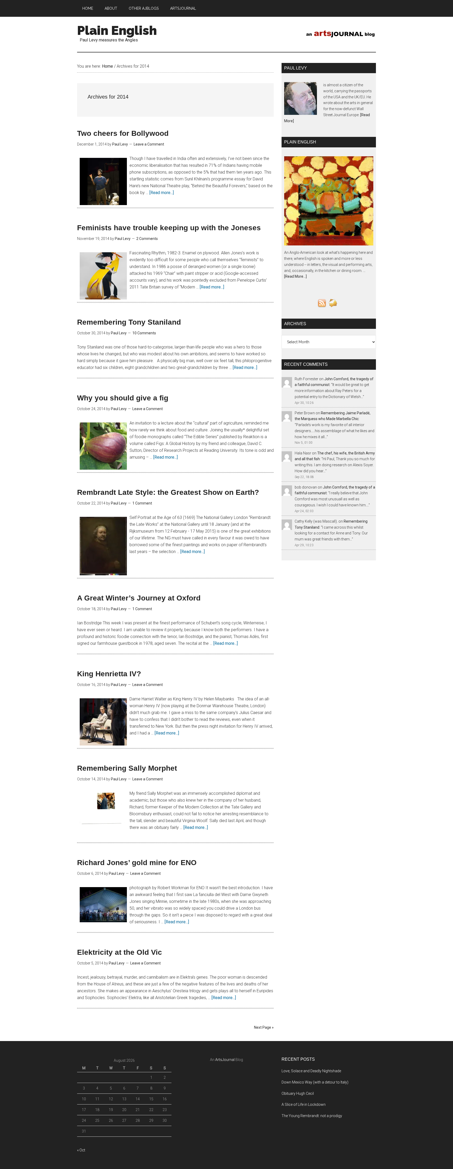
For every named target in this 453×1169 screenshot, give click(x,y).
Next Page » (264, 1027)
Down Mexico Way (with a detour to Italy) (315, 1082)
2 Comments (147, 239)
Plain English (117, 30)
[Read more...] (161, 192)
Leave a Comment (149, 144)
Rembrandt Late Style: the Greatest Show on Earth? (168, 492)
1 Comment (142, 503)
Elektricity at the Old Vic (119, 952)
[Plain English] (329, 202)
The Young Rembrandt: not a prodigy (312, 1116)
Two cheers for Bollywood (123, 133)
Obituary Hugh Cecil (298, 1093)
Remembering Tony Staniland (129, 322)
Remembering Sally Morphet (127, 768)
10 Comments (144, 333)
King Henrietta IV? (109, 674)
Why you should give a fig (122, 398)
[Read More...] (295, 276)
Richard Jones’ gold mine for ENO (137, 863)
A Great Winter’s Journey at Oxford (139, 598)
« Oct (81, 1150)
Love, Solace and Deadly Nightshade (311, 1071)
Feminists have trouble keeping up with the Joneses (169, 228)
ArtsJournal (225, 1060)
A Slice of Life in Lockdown (304, 1104)
